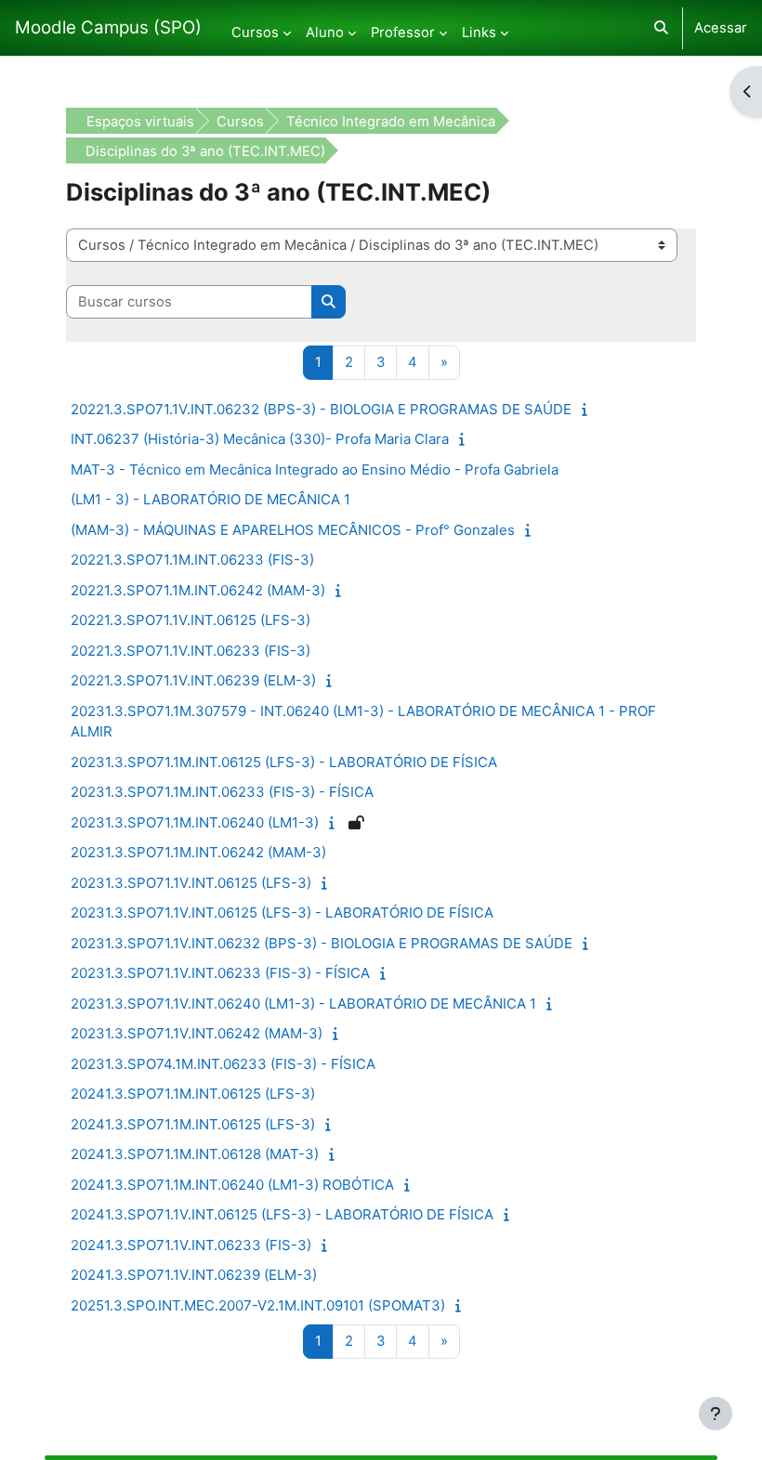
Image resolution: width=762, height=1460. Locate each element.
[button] (661, 28)
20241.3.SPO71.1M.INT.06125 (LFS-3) (193, 1093)
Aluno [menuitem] (325, 32)
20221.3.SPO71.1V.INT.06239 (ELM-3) (193, 680)
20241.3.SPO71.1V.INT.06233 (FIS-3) (191, 1245)
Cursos (240, 121)
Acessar (720, 28)
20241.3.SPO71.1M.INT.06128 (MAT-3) (195, 1154)
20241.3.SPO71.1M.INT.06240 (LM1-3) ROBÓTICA (232, 1184)
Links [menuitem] (479, 32)
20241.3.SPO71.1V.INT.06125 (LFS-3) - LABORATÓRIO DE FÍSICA (282, 1214)
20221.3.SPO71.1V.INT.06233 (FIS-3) (190, 650)
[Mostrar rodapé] (715, 1413)
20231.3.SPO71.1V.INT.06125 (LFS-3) (191, 883)
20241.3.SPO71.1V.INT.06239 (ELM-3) (194, 1275)
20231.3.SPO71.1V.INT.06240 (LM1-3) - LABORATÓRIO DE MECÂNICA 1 (303, 1003)
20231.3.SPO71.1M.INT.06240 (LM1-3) (195, 822)
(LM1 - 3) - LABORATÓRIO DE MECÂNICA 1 (210, 499)
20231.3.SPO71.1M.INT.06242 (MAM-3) (198, 852)
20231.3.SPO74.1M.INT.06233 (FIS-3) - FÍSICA (223, 1064)
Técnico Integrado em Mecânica (390, 121)
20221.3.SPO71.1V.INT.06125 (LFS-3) (190, 620)
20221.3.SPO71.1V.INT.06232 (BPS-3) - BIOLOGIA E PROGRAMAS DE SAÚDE (321, 409)
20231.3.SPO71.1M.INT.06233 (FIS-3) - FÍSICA (222, 792)
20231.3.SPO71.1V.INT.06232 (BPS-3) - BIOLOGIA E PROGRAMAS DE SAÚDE (321, 943)
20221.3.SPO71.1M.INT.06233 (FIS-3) (192, 559)
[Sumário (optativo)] (588, 409)
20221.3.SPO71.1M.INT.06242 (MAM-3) (198, 590)
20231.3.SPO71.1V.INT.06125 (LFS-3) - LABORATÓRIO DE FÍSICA (282, 912)
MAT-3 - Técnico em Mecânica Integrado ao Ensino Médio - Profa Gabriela (314, 469)
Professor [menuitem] (403, 32)
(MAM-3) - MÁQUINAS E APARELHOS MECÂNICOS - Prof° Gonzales (293, 530)
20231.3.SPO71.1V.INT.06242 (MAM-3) (196, 1033)
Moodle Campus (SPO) (108, 27)
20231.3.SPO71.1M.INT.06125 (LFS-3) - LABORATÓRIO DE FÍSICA (284, 762)
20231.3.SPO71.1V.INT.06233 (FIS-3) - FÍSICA (220, 973)
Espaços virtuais (140, 121)
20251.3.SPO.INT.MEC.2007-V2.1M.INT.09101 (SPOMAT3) (258, 1305)
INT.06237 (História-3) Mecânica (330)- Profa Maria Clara (260, 439)
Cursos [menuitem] (255, 32)
